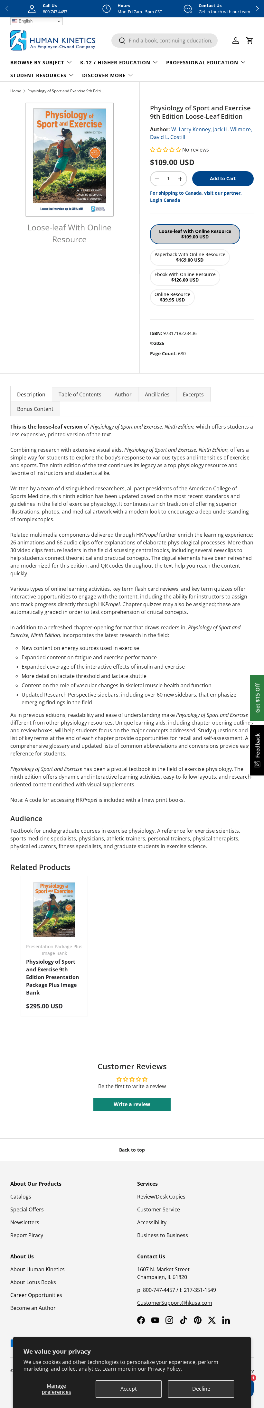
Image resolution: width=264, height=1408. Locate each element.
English (25, 21)
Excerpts (193, 394)
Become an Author (33, 1307)
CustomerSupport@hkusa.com (174, 1302)
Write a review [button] (132, 1104)
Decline (201, 1388)
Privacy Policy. (165, 1368)
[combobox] (164, 40)
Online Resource (172, 297)
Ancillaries (157, 394)
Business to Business (162, 1235)
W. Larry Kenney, (191, 129)
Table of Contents (80, 394)
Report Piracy (26, 1235)
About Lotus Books (33, 1282)
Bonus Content (35, 408)
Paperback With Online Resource (190, 257)
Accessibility (151, 1222)
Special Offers (27, 1209)
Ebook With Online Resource (185, 277)
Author (123, 394)
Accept (128, 1388)
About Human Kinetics (37, 1269)
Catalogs (20, 1196)
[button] (166, 149)
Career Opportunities (36, 1295)
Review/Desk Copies (161, 1196)
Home (15, 91)
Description (31, 394)
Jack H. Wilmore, (232, 129)
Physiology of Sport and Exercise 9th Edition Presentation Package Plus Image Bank (52, 977)
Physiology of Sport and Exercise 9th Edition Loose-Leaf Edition (66, 91)
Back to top (132, 1150)
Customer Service (158, 1209)
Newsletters (24, 1222)
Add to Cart (223, 178)
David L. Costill (167, 137)
